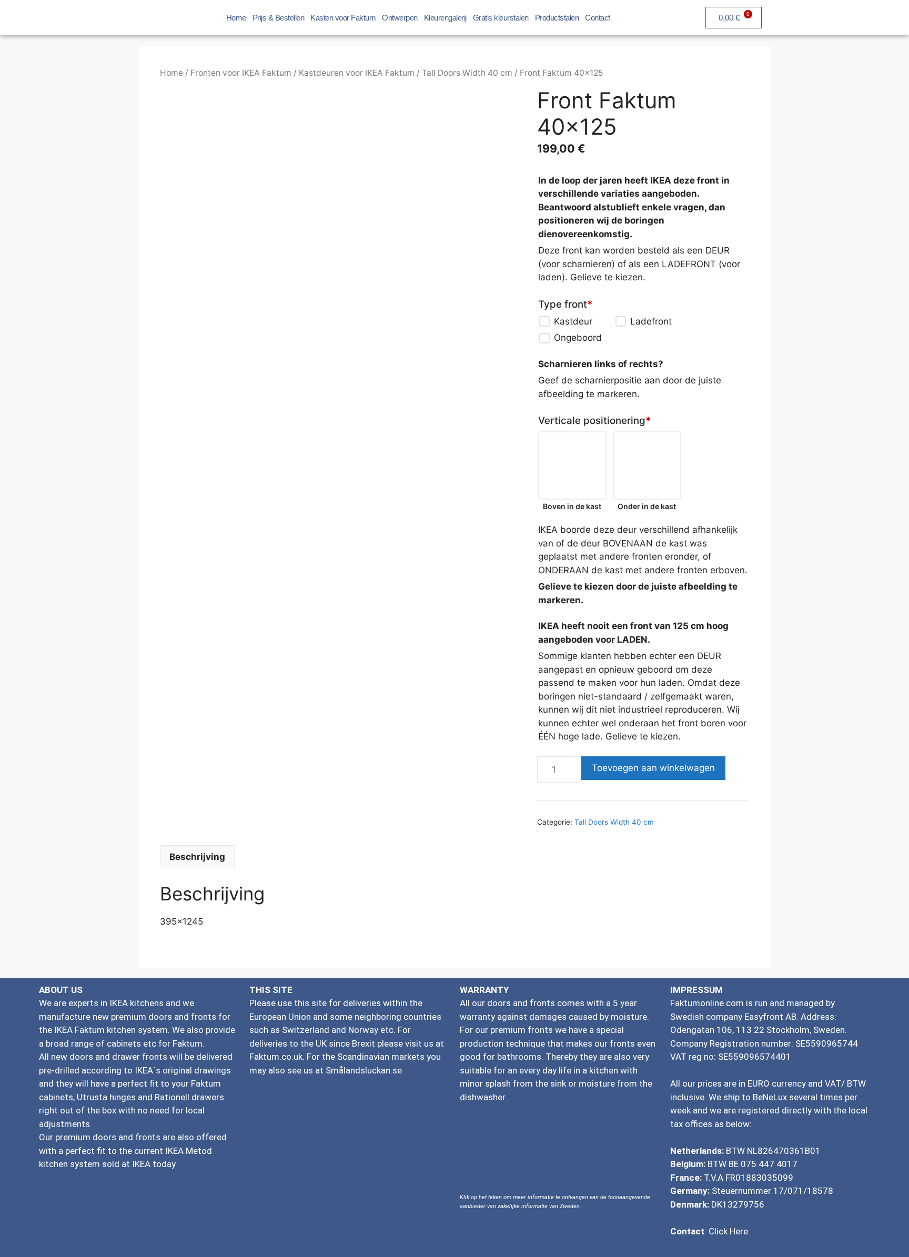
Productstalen (557, 17)
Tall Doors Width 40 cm (467, 73)
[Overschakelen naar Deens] (844, 16)
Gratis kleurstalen (501, 17)
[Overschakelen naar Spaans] (884, 16)
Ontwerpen (400, 17)
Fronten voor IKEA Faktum (240, 73)
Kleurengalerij (445, 17)
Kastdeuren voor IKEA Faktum (357, 73)
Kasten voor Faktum (343, 17)
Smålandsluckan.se (364, 1070)
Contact (597, 17)
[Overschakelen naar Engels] (784, 16)
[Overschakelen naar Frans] (824, 16)
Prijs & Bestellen (278, 17)
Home (236, 17)
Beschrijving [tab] (197, 856)
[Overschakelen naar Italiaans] (864, 16)
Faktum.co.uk (275, 1056)
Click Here (728, 1231)
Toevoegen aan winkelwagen (653, 768)
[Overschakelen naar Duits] (804, 16)
